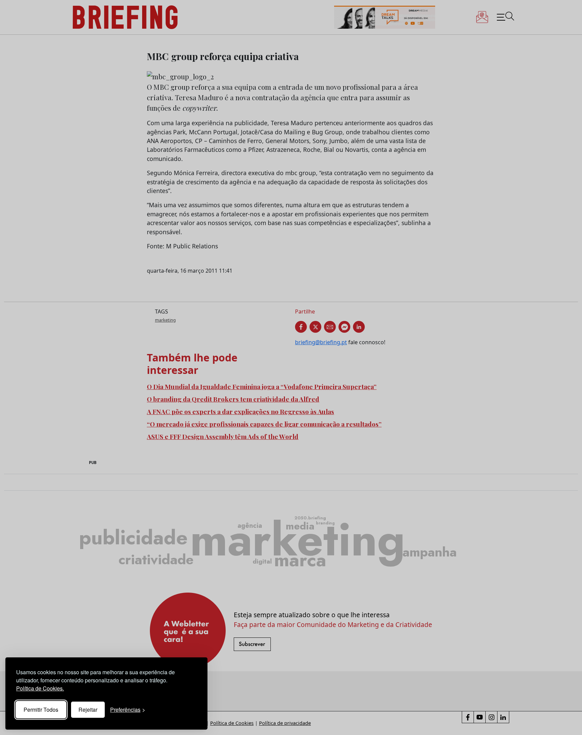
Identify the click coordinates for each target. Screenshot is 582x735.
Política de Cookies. (40, 688)
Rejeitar (87, 709)
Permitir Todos (41, 709)
